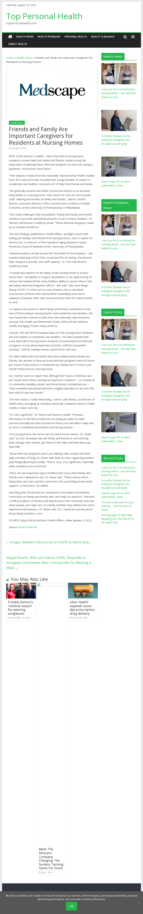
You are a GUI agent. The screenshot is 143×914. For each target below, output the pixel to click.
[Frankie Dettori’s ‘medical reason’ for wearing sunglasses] (21, 585)
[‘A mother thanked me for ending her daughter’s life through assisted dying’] (119, 111)
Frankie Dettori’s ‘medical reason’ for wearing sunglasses (20, 608)
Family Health (17, 44)
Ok (71, 906)
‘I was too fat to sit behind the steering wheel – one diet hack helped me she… (118, 93)
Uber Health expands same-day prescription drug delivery (82, 608)
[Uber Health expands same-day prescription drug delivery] (83, 585)
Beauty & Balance (103, 36)
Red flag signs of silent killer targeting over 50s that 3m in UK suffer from (117, 518)
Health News (24, 36)
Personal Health (76, 36)
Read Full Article (27, 527)
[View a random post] (133, 36)
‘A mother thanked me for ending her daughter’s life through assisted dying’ (115, 140)
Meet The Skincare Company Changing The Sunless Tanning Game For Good (51, 858)
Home (10, 57)
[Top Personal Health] (10, 36)
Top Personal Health (44, 16)
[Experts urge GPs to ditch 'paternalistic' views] (119, 158)
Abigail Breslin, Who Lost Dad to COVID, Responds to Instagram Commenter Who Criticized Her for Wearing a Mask (48, 562)
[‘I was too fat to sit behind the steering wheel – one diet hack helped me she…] (119, 65)
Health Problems (48, 36)
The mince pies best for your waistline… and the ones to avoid (117, 506)
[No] (138, 902)
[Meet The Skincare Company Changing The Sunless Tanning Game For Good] (52, 585)
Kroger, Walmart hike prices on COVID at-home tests (48, 542)
